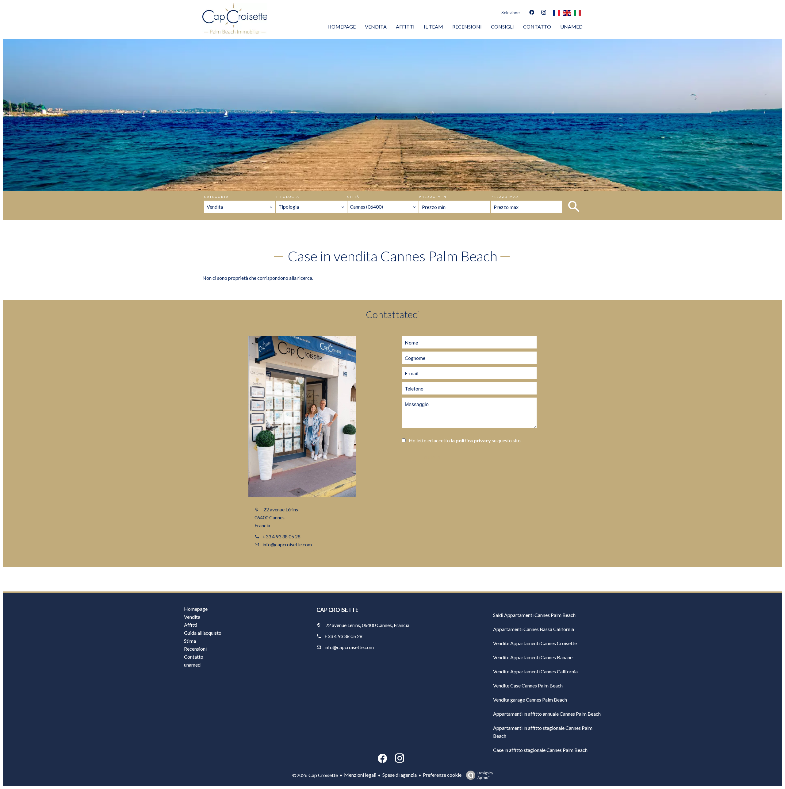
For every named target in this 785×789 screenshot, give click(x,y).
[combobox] (239, 207)
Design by (485, 775)
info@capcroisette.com (287, 544)
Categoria (216, 196)
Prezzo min (433, 196)
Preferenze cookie (442, 775)
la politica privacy (471, 440)
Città (353, 196)
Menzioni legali (360, 775)
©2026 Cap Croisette (315, 775)
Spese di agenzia (399, 775)
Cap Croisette (337, 609)
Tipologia (288, 196)
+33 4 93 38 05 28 (281, 536)
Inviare (432, 457)
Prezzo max (505, 196)
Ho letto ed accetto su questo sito (465, 440)
